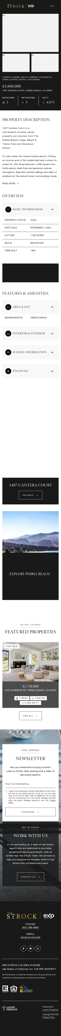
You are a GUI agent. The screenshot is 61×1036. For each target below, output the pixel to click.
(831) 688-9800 (30, 928)
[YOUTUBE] (30, 948)
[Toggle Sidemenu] (52, 6)
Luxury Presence (50, 1010)
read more (15, 580)
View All (43, 63)
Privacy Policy (48, 1018)
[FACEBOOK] (23, 948)
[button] (30, 876)
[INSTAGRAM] (38, 948)
